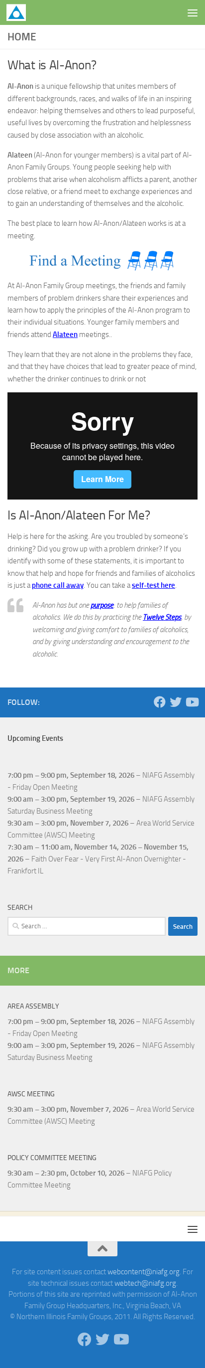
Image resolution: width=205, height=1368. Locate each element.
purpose (102, 605)
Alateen (65, 334)
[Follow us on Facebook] (160, 702)
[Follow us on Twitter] (176, 702)
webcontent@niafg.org (143, 1271)
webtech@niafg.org (145, 1283)
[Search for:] (86, 926)
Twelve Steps (162, 617)
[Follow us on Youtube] (192, 702)
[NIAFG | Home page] (19, 12)
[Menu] (192, 12)
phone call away (58, 585)
